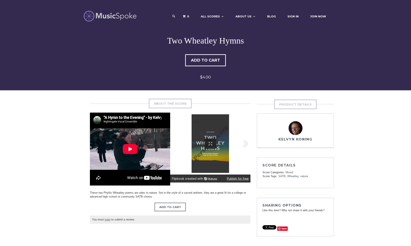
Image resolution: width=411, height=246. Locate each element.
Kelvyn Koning (295, 139)
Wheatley (293, 176)
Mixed (289, 172)
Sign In (293, 16)
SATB (282, 176)
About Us (243, 16)
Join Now (318, 16)
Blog (271, 16)
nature (304, 176)
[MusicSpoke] (109, 16)
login (107, 219)
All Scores (210, 16)
